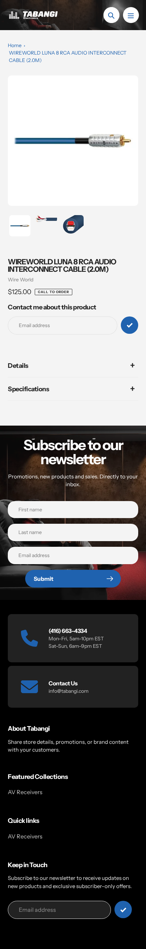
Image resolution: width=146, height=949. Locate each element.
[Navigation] (131, 15)
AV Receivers (25, 792)
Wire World (20, 279)
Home (15, 45)
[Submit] (123, 909)
